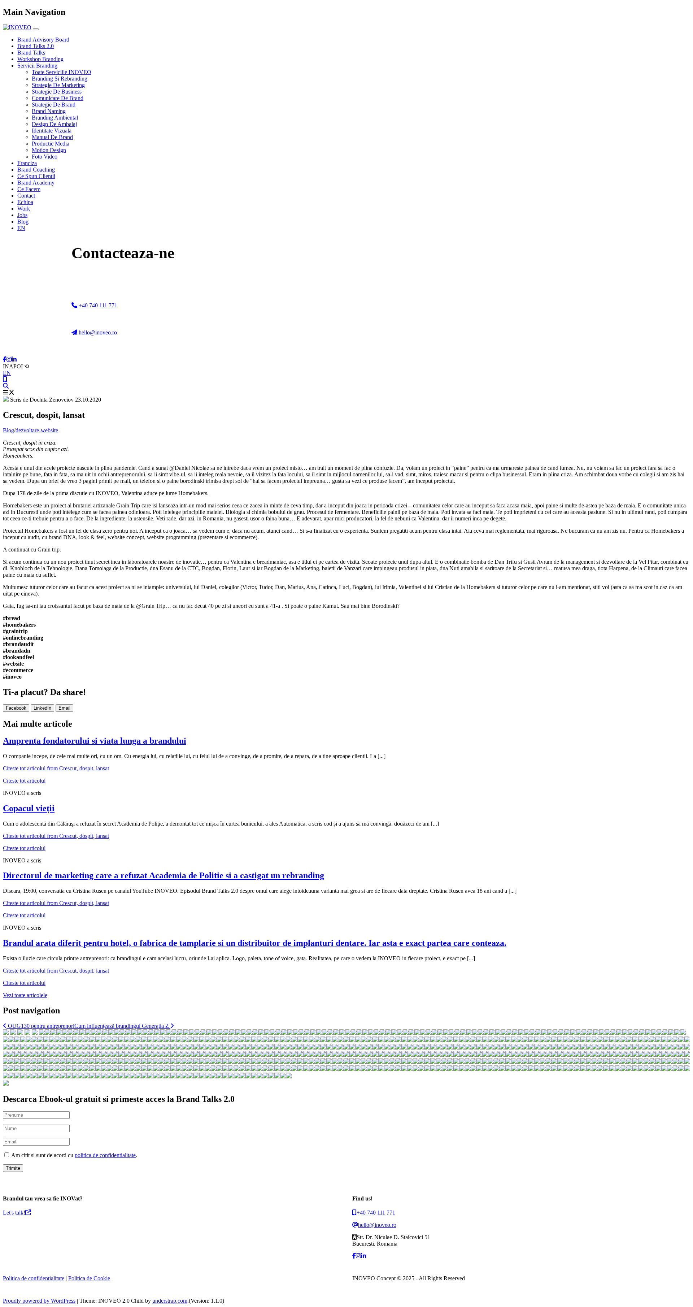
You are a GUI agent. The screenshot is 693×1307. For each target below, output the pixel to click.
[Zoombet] (23, 1040)
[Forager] (203, 1033)
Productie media (50, 143)
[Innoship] (296, 1033)
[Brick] (209, 1033)
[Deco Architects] (429, 1033)
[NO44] (307, 1033)
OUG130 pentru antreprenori (40, 1026)
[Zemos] (313, 1033)
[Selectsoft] (117, 1033)
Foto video (44, 156)
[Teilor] (157, 1033)
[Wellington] (411, 1033)
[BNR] (27, 1033)
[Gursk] (65, 1033)
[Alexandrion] (677, 1033)
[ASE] (6, 1033)
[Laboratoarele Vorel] (440, 1033)
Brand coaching (36, 169)
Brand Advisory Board (43, 39)
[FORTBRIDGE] (238, 1033)
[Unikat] (111, 1033)
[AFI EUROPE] (151, 1033)
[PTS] (267, 1033)
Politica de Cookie (89, 1278)
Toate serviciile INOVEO (61, 72)
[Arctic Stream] (192, 1033)
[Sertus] (613, 1033)
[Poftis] (642, 1033)
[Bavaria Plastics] (221, 1033)
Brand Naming (49, 111)
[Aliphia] (544, 1033)
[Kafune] (69, 1040)
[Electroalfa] (400, 1033)
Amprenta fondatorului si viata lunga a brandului (94, 740)
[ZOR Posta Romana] (53, 1033)
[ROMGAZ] (169, 1033)
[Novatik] (11, 1040)
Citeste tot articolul (56, 768)
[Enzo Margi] (377, 1033)
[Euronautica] (446, 1033)
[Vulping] (510, 1033)
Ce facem (28, 189)
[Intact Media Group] (556, 1033)
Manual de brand (52, 137)
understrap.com (169, 1301)
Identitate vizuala (51, 130)
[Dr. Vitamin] (567, 1033)
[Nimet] (273, 1033)
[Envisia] (180, 1033)
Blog (23, 221)
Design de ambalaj (54, 124)
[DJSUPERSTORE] (75, 1040)
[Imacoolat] (481, 1033)
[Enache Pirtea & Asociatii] (134, 1033)
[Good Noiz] (146, 1033)
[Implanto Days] (82, 1033)
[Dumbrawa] (261, 1033)
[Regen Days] (76, 1033)
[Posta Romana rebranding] (59, 1033)
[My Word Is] (163, 1033)
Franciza (27, 163)
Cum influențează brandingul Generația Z (122, 1026)
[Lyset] (175, 1033)
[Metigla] (354, 1033)
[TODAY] (232, 1033)
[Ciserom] (654, 1033)
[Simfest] (35, 1040)
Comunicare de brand (57, 98)
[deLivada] (550, 1033)
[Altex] (42, 1033)
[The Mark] (46, 1040)
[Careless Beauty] (573, 1033)
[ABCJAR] (279, 1033)
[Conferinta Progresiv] (255, 1033)
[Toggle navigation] (36, 29)
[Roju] (521, 1033)
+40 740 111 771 (97, 305)
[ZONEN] (284, 1033)
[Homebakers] (302, 1033)
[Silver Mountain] (6, 1040)
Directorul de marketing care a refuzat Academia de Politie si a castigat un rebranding (163, 875)
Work (23, 208)
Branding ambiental (55, 117)
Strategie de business (57, 91)
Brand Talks (31, 52)
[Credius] (504, 1033)
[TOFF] (290, 1033)
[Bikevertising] (417, 1033)
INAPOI (16, 366)
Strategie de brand (53, 104)
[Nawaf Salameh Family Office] (100, 1033)
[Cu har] (17, 1040)
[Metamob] (498, 1033)
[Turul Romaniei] (579, 1033)
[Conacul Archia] (637, 1033)
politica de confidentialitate (105, 1155)
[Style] (452, 1033)
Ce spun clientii (36, 176)
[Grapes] (331, 1033)
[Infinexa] (48, 1033)
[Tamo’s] (81, 1040)
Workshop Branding (40, 59)
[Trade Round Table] (463, 1033)
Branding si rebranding (59, 78)
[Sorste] (458, 1033)
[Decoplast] (215, 1033)
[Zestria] (58, 1040)
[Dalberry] (527, 1033)
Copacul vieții (29, 808)
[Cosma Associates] (406, 1033)
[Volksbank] (533, 1033)
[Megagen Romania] (394, 1033)
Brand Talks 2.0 (35, 46)
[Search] (6, 386)
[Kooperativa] (538, 1033)
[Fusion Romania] (123, 1033)
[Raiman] (342, 1033)
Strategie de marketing (58, 85)
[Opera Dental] (371, 1033)
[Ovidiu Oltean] (648, 1033)
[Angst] (631, 1033)
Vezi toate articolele (25, 995)
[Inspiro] (227, 1033)
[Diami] (660, 1033)
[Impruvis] (382, 1033)
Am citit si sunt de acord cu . (73, 1155)
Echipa (25, 202)
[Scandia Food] (469, 1033)
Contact (26, 195)
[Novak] (359, 1033)
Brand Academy (36, 182)
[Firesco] (348, 1033)
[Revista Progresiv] (87, 1040)
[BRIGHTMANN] (128, 1033)
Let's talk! (14, 1212)
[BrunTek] (602, 1033)
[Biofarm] (13, 1033)
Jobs (22, 215)
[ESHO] (250, 1033)
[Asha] (619, 1033)
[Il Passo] (585, 1033)
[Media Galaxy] (434, 1033)
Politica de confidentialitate (33, 1278)
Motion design (49, 150)
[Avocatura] (562, 1033)
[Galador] (492, 1033)
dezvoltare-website (37, 430)
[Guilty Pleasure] (486, 1033)
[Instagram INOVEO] (9, 359)
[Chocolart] (388, 1033)
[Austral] (608, 1033)
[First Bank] (20, 1033)
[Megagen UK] (40, 1040)
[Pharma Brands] (515, 1033)
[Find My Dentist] (71, 1033)
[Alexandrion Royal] (186, 1033)
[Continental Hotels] (94, 1033)
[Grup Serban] (198, 1033)
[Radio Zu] (35, 1033)
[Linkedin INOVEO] (14, 359)
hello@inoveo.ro (97, 332)
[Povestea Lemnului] (665, 1033)
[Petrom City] (52, 1040)
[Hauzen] (244, 1033)
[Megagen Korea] (336, 1033)
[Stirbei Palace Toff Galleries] (88, 1033)
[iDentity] (423, 1033)
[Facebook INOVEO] (4, 359)
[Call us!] (5, 379)
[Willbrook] (63, 1040)
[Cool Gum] (590, 1033)
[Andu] (596, 1033)
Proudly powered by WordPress (39, 1301)
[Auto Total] (105, 1033)
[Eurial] (475, 1033)
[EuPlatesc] (140, 1033)
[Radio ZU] (683, 1033)
